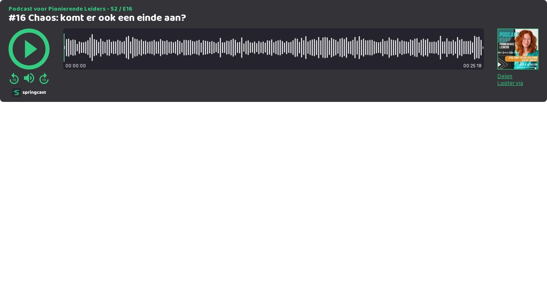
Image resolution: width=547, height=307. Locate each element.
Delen (504, 76)
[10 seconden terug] (14, 78)
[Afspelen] (29, 49)
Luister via (510, 83)
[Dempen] (29, 78)
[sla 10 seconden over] (44, 78)
